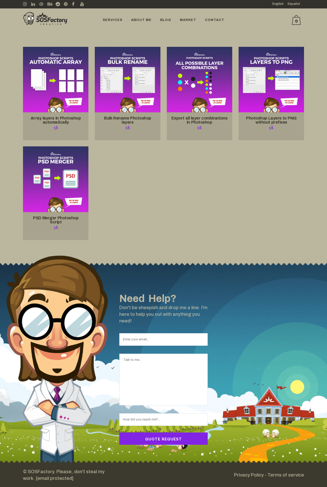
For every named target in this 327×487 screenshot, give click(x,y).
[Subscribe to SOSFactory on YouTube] (84, 4)
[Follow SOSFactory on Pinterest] (68, 4)
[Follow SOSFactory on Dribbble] (43, 4)
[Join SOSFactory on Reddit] (60, 4)
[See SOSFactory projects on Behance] (52, 4)
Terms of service (285, 475)
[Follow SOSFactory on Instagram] (27, 4)
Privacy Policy (249, 475)
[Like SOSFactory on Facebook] (76, 4)
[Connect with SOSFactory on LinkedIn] (35, 4)
